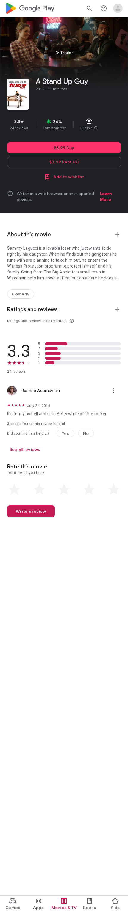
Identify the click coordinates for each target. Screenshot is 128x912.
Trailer (63, 52)
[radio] (14, 489)
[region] (64, 124)
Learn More (106, 196)
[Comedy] (20, 294)
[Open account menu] (118, 8)
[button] (65, 433)
